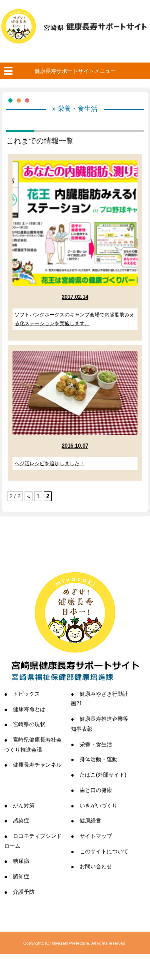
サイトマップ (96, 836)
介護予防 (24, 892)
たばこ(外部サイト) (103, 775)
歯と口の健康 (96, 790)
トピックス (26, 694)
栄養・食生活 (96, 744)
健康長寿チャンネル (37, 765)
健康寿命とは (29, 709)
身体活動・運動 (99, 759)
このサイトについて (104, 851)
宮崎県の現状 (29, 724)
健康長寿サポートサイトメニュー (75, 71)
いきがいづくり (99, 805)
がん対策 (24, 805)
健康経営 (90, 820)
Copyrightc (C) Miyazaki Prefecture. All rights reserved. (75, 943)
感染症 (21, 820)
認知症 (21, 876)
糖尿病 (21, 861)
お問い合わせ (96, 866)
